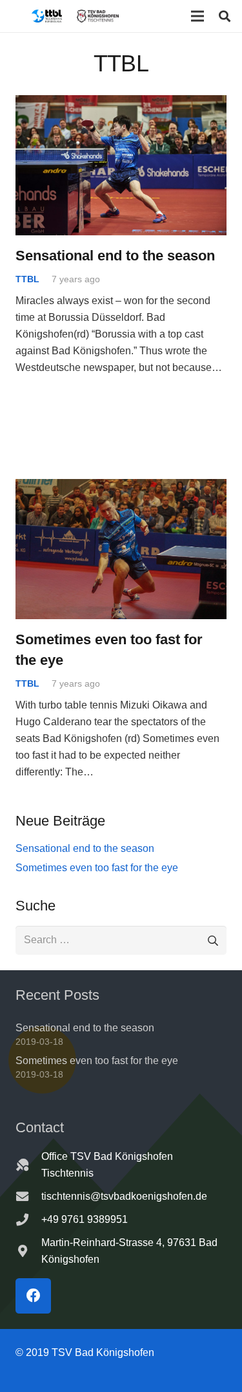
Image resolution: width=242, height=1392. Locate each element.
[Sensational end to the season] (121, 103)
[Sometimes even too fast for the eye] (121, 487)
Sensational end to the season (115, 256)
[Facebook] (33, 1296)
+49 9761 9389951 (84, 1219)
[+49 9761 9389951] (28, 1219)
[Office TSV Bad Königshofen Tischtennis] (28, 1165)
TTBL (27, 279)
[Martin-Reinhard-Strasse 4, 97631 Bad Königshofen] (28, 1251)
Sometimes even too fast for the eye (96, 867)
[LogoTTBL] (47, 16)
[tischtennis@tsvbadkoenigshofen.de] (28, 1196)
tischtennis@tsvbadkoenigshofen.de (124, 1196)
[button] (197, 16)
